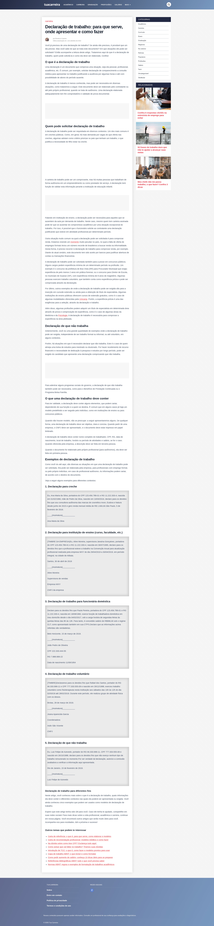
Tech (140, 69)
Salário (118, 5)
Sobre (49, 890)
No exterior (142, 49)
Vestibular (141, 77)
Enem (140, 36)
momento (75, 242)
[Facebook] (92, 890)
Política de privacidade (57, 900)
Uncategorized (143, 73)
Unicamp (83, 299)
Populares (141, 57)
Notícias (141, 53)
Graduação (93, 5)
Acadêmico (68, 5)
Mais (127, 5)
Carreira (80, 5)
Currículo (141, 32)
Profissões (106, 5)
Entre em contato (54, 895)
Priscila (57, 38)
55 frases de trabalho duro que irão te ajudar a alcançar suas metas (152, 150)
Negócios (141, 44)
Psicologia (62, 315)
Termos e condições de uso (59, 906)
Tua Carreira (53, 922)
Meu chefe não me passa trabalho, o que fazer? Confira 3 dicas (153, 184)
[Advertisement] (87, 161)
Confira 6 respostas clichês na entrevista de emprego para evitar (152, 115)
